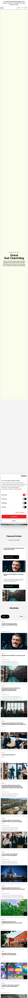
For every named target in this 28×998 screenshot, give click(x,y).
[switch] (25, 499)
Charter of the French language (13, 1)
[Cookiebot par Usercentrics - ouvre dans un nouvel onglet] (21, 476)
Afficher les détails (19, 512)
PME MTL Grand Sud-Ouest (14, 252)
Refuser (14, 520)
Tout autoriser (14, 516)
